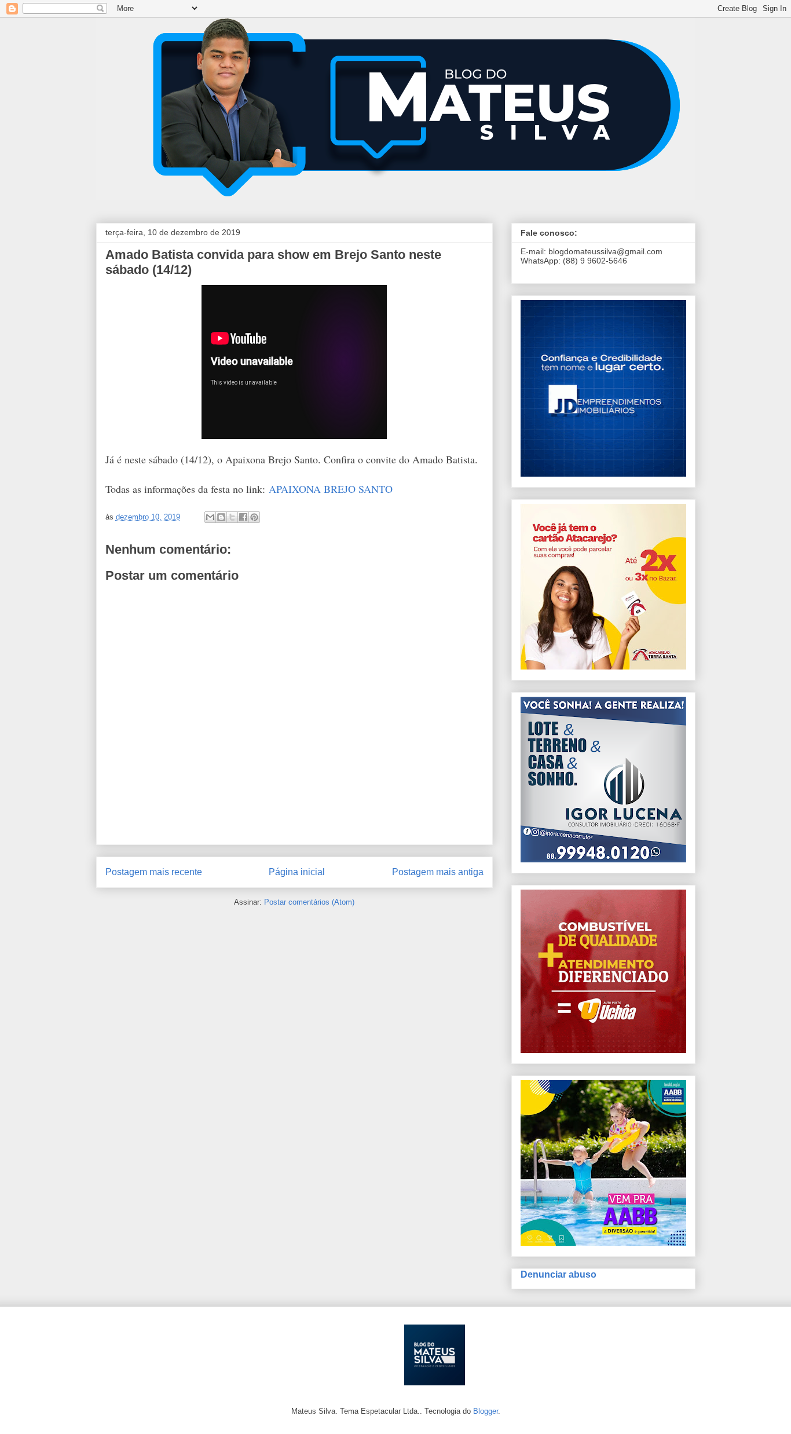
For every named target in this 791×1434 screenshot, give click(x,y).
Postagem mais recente (153, 872)
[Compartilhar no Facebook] (243, 517)
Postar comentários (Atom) (309, 902)
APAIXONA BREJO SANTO (331, 489)
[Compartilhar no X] (232, 517)
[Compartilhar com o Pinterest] (254, 517)
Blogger (485, 1411)
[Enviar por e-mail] (210, 517)
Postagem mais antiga (438, 872)
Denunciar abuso (558, 1274)
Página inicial (297, 872)
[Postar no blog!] (221, 517)
